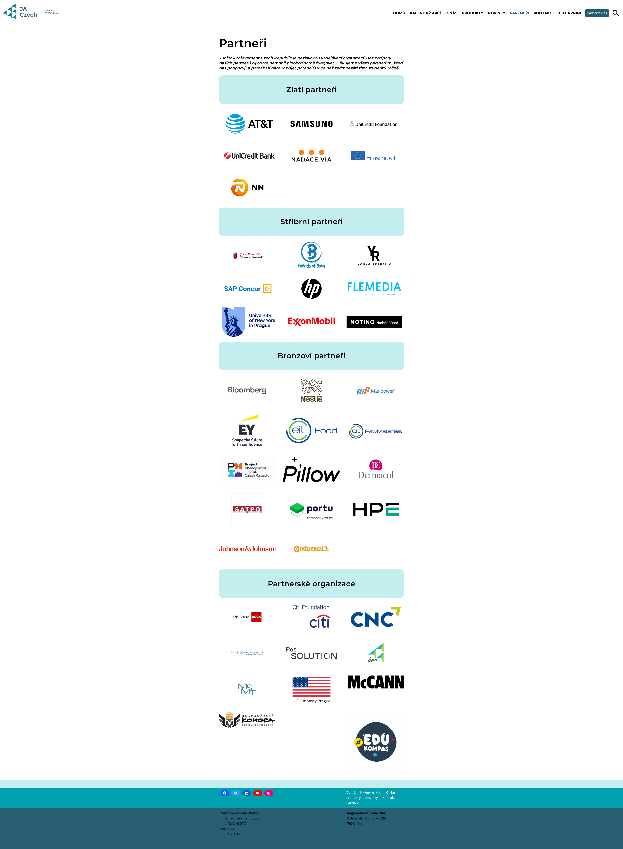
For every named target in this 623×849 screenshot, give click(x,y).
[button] (554, 13)
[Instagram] (268, 793)
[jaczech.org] (30, 13)
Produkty (472, 13)
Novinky (496, 13)
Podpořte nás (597, 13)
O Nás (391, 792)
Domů (399, 13)
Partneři (519, 13)
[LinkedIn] (246, 793)
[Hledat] (616, 13)
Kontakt (388, 797)
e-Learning (571, 13)
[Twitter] (235, 793)
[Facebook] (224, 793)
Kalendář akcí (425, 13)
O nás (451, 13)
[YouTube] (257, 793)
